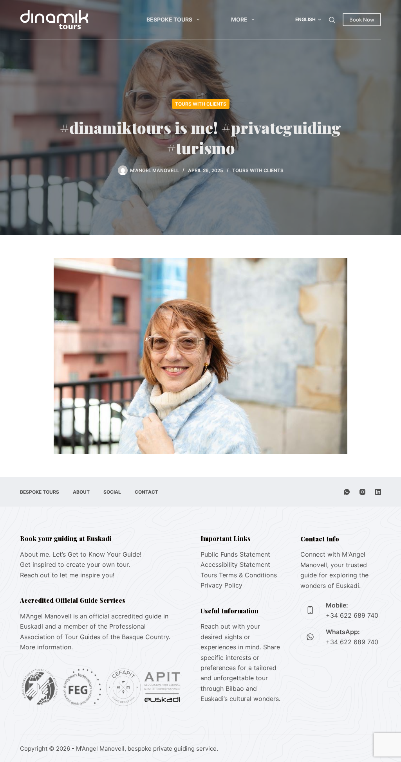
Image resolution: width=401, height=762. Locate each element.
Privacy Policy (221, 585)
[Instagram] (362, 492)
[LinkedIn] (378, 492)
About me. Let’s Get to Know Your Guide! (80, 554)
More (239, 19)
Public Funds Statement (235, 554)
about (81, 492)
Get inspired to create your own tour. (75, 564)
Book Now (361, 19)
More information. (46, 647)
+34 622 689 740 (352, 615)
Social (112, 492)
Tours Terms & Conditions (238, 575)
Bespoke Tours (169, 19)
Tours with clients (200, 104)
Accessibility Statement (235, 564)
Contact (146, 492)
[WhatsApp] (347, 492)
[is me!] (200, 355)
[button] (308, 19)
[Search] (332, 20)
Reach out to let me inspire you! (67, 575)
